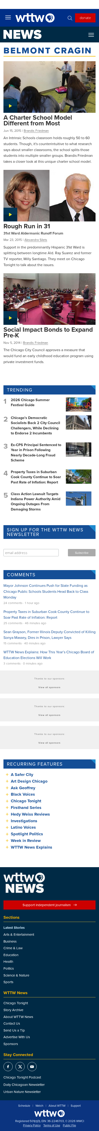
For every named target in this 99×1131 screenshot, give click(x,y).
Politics (8, 968)
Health (8, 961)
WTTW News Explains (32, 847)
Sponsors (10, 1043)
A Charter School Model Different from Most (37, 120)
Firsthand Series (26, 808)
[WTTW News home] (22, 34)
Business (10, 941)
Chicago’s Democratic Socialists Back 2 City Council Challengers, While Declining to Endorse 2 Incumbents (35, 425)
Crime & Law (13, 948)
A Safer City (22, 775)
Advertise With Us (16, 1036)
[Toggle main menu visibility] (8, 17)
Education (10, 954)
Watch (39, 1106)
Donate (85, 17)
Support (76, 1106)
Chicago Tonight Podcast (22, 1077)
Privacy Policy (32, 1125)
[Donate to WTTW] (49, 1113)
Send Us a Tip (14, 1030)
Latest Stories (14, 927)
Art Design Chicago (29, 781)
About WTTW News (18, 1016)
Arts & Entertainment (18, 934)
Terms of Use (51, 1125)
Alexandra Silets (35, 239)
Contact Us (11, 1023)
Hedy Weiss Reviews (30, 814)
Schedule (24, 1106)
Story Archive (13, 1009)
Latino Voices (23, 827)
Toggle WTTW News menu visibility (93, 34)
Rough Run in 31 (26, 226)
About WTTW (57, 1106)
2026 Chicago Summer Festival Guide (30, 402)
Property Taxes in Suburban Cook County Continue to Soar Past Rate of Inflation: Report (36, 477)
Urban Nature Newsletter (22, 1091)
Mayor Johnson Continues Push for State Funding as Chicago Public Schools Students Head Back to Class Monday (45, 591)
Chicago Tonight (26, 801)
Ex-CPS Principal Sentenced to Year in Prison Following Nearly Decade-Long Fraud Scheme (36, 452)
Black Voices (23, 794)
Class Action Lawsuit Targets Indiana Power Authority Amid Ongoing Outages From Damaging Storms (35, 501)
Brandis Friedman (36, 130)
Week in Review (26, 841)
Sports (8, 981)
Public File (69, 1125)
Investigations (24, 821)
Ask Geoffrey (23, 788)
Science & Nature (16, 975)
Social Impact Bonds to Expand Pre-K (48, 332)
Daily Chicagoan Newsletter (24, 1084)
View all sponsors (49, 687)
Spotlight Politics (27, 834)
